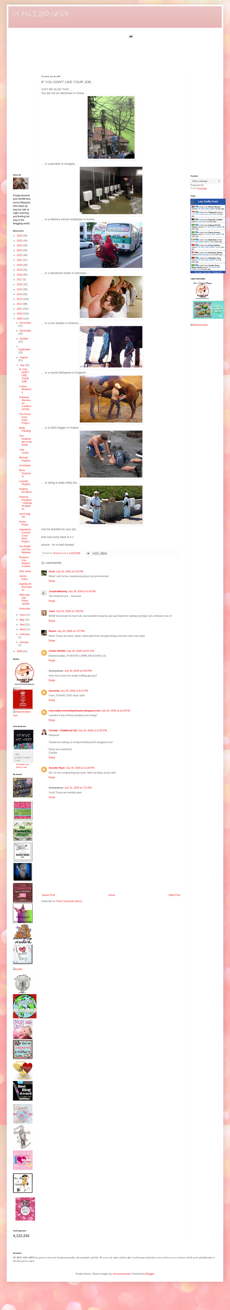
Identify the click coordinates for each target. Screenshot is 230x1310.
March (23, 629)
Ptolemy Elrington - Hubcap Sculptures (25, 503)
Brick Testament (25, 473)
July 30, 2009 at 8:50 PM (78, 670)
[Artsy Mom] (17, 688)
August (24, 357)
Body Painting (203, 254)
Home (111, 895)
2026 (20, 235)
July (22, 365)
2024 (20, 245)
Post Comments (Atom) (69, 901)
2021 (20, 260)
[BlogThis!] (96, 553)
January (24, 642)
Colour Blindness (25, 389)
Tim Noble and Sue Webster (25, 549)
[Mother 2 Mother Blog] (24, 685)
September (24, 349)
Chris (52, 571)
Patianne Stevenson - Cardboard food (25, 403)
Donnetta (54, 690)
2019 (20, 270)
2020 (20, 265)
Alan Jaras (25, 571)
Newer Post (48, 895)
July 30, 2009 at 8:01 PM (80, 651)
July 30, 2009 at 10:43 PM (115, 710)
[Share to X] (99, 553)
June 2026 (202, 221)
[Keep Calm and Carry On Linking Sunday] (23, 708)
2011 (20, 308)
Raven (52, 631)
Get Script (198, 272)
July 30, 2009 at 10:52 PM (92, 730)
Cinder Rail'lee (57, 651)
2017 (20, 279)
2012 (20, 304)
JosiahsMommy (58, 591)
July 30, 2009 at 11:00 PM (80, 768)
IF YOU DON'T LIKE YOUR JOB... (24, 375)
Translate (202, 188)
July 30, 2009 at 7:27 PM (70, 631)
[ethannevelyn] (22, 715)
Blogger (150, 1273)
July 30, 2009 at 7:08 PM (69, 611)
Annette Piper (57, 768)
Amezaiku (24, 608)
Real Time (207, 272)
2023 (20, 250)
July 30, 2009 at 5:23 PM (69, 571)
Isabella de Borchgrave (25, 587)
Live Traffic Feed (208, 201)
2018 (20, 274)
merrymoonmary (121, 1273)
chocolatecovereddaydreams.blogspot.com (74, 710)
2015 (20, 289)
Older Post (174, 895)
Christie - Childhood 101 (63, 730)
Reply (52, 581)
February (25, 634)
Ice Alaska (25, 465)
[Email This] (93, 553)
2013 (20, 299)
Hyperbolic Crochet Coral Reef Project (25, 535)
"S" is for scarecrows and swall (204, 214)
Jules (52, 611)
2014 (20, 294)
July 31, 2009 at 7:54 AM (78, 787)
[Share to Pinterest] (105, 553)
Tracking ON (216, 272)
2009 (20, 318)
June (23, 615)
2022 (20, 255)
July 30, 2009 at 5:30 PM (82, 591)
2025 (20, 240)
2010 (20, 313)
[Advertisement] (111, 868)
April (23, 624)
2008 (20, 651)
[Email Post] (87, 553)
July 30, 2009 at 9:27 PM (74, 690)
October (24, 338)
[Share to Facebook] (102, 553)
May (22, 619)
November (25, 330)
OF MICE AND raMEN (41, 14)
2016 (20, 284)
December (25, 323)
